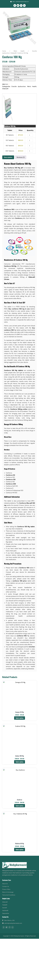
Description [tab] (8, 157)
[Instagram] (24, 5)
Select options (19, 718)
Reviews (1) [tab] (21, 157)
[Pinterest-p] (21, 5)
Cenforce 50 (10, 475)
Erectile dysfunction (19, 86)
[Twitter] (18, 5)
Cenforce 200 (11, 484)
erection (32, 647)
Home (4, 51)
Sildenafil (13, 53)
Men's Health (19, 51)
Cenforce (18, 218)
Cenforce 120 (10, 479)
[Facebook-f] (14, 5)
